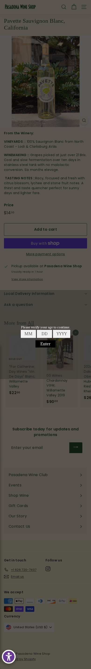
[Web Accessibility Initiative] (9, 656)
